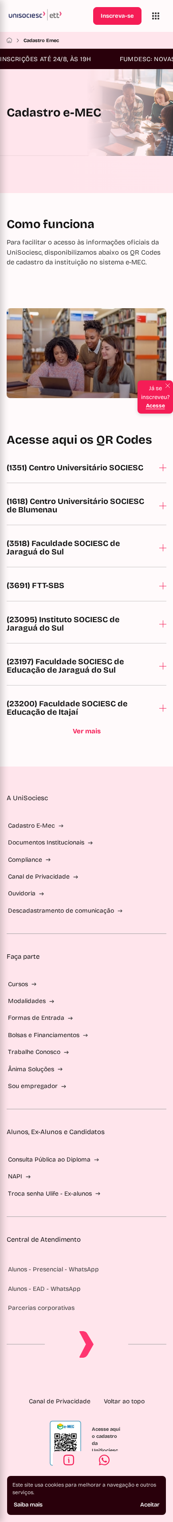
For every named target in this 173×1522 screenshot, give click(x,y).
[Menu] (155, 16)
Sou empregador (33, 1086)
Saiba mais (28, 1504)
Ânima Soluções (31, 1069)
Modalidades (27, 1001)
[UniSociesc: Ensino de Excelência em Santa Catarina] (48, 16)
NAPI (15, 1176)
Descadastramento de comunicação (61, 910)
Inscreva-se (117, 15)
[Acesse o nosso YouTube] (114, 1379)
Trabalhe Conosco (34, 1052)
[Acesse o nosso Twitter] (100, 1379)
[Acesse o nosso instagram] (72, 1379)
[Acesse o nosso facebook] (58, 1379)
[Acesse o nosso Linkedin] (86, 1379)
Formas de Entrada (36, 1018)
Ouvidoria (21, 893)
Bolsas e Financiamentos (43, 1035)
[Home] (9, 40)
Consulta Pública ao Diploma (49, 1159)
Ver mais (87, 731)
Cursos (18, 984)
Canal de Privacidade (39, 876)
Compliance (25, 860)
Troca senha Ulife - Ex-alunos (50, 1193)
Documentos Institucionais (46, 842)
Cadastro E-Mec (31, 825)
